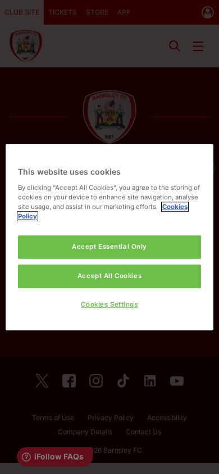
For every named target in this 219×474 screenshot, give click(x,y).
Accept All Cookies (109, 276)
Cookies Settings (109, 304)
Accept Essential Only (109, 246)
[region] (110, 237)
